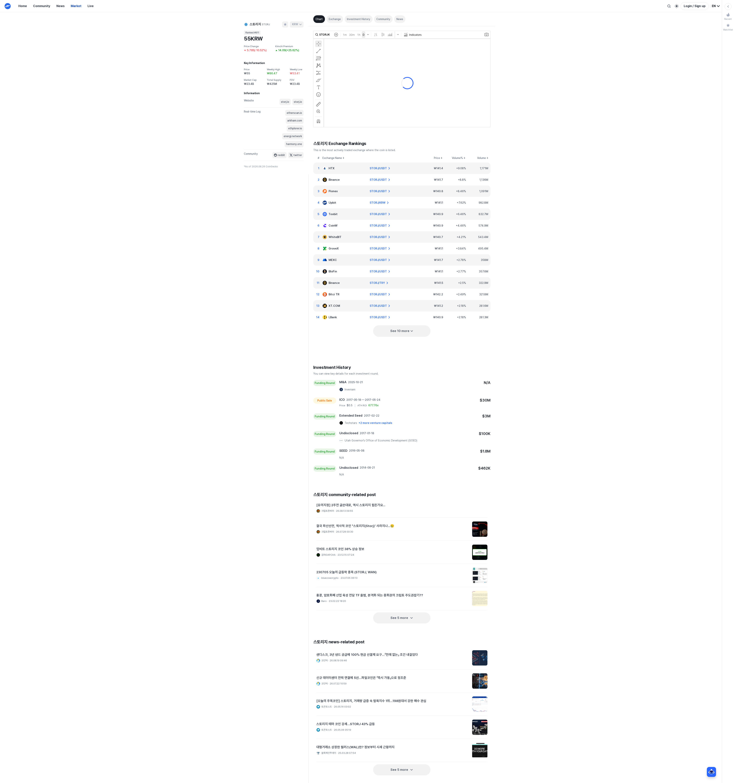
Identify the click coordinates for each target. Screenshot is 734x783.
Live (91, 6)
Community (41, 6)
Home (22, 6)
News (60, 6)
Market (76, 6)
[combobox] (716, 6)
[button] (401, 508)
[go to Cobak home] (8, 6)
